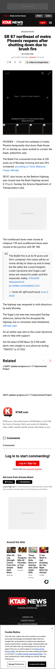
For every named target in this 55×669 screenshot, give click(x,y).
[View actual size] (43, 73)
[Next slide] (47, 97)
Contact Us (27, 617)
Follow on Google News (38, 62)
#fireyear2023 (16, 281)
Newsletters (25, 482)
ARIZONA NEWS (27, 32)
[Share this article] (15, 62)
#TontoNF (34, 278)
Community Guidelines (34, 469)
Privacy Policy (10, 651)
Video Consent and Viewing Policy (30, 654)
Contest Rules (27, 621)
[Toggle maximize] (49, 73)
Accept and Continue (37, 664)
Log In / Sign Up (27, 463)
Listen (48, 16)
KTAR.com (22, 412)
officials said (10, 325)
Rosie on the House (18, 16)
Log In (43, 23)
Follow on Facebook (27, 624)
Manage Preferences (16, 664)
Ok (52, 628)
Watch (39, 16)
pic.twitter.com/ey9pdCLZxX (24, 285)
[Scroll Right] (50, 360)
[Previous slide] (8, 97)
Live (6, 16)
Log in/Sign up (8, 487)
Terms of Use (39, 649)
